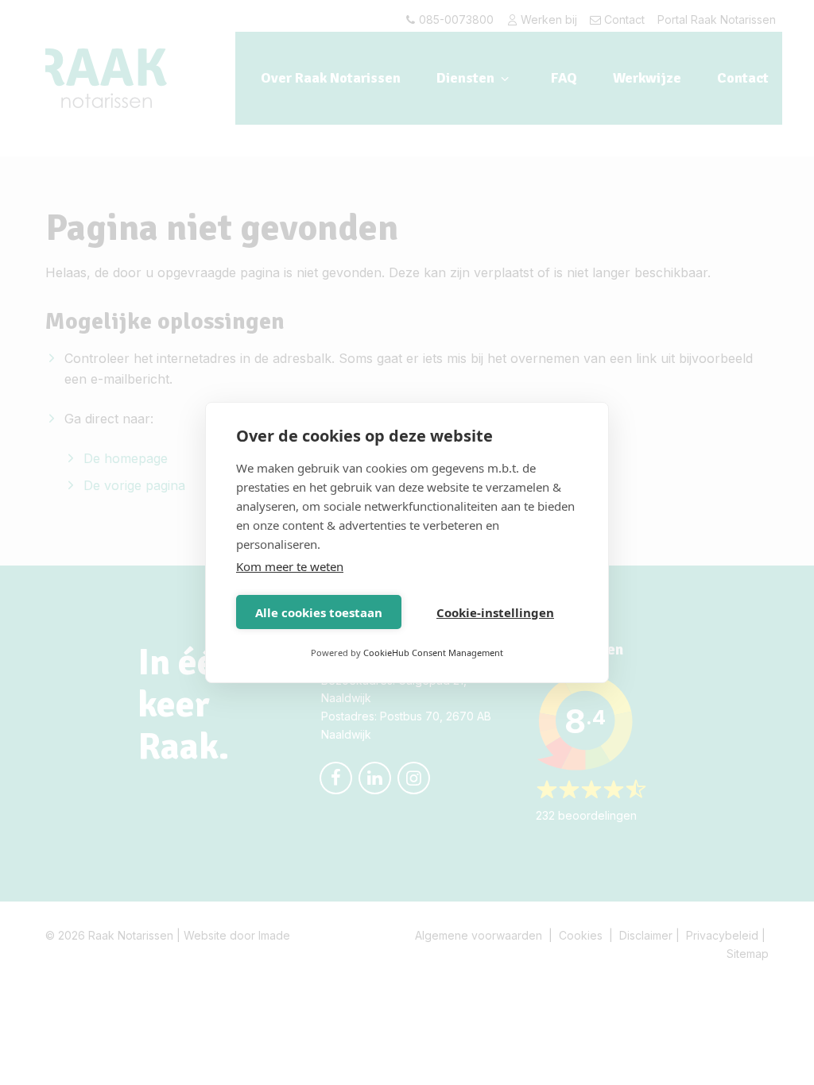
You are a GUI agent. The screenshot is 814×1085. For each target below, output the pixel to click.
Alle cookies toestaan (318, 612)
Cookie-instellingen (495, 612)
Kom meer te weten (289, 566)
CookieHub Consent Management (433, 652)
